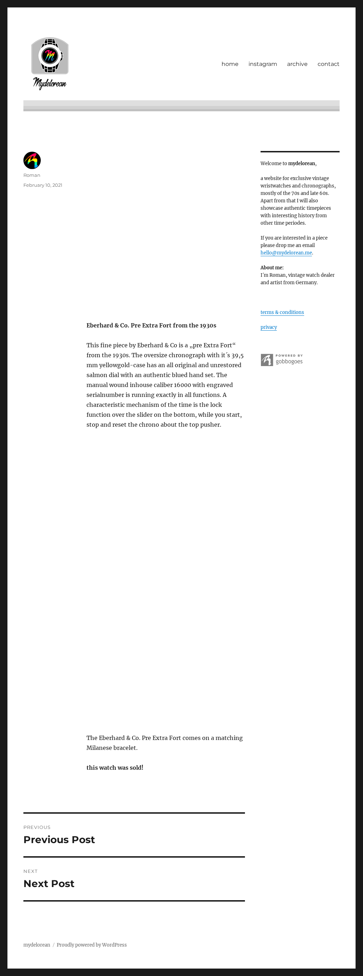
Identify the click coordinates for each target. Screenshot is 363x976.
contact (329, 64)
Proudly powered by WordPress (92, 945)
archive (297, 64)
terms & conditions (282, 312)
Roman (31, 175)
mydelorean (36, 945)
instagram (262, 64)
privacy (269, 327)
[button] (165, 230)
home (230, 64)
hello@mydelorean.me (286, 253)
